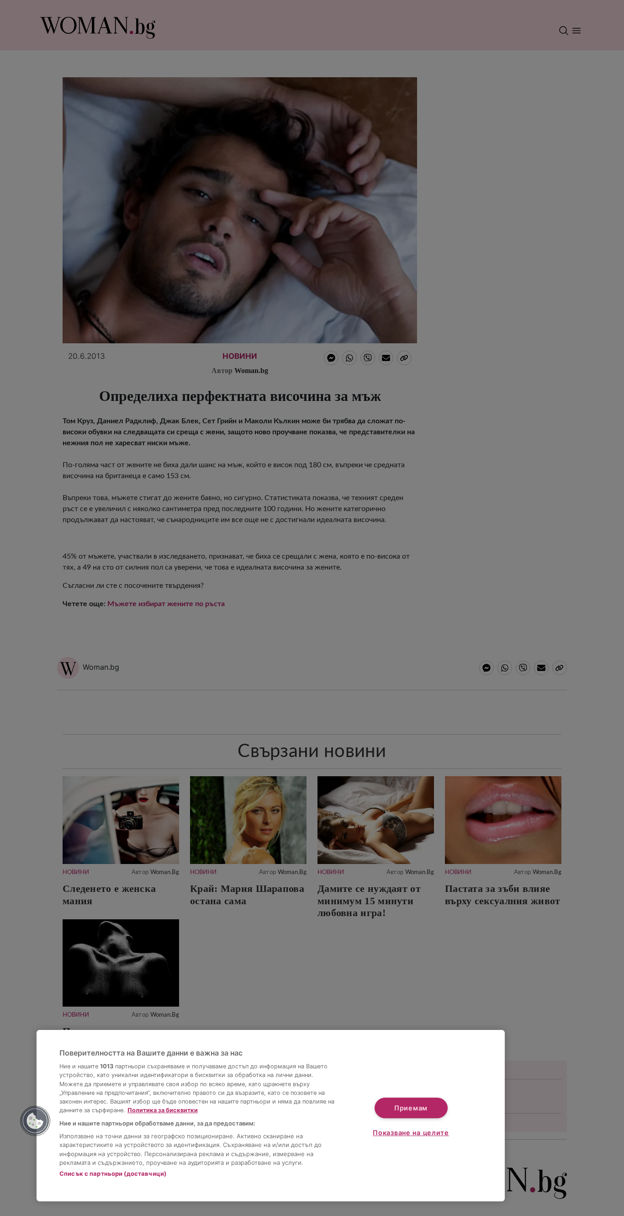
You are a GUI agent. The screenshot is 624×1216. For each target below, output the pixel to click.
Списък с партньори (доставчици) (112, 1173)
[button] (35, 1121)
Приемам (411, 1108)
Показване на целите (411, 1132)
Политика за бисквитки (162, 1110)
